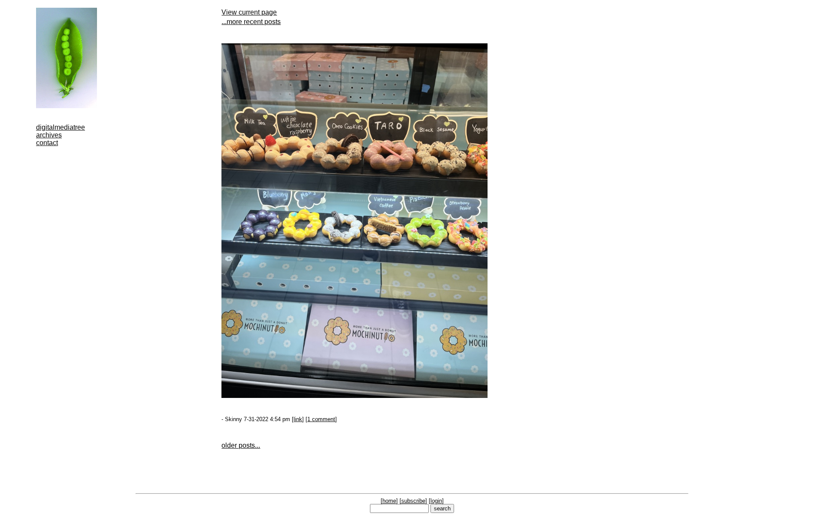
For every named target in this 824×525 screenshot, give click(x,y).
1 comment (321, 419)
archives (49, 135)
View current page (249, 12)
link (298, 419)
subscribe (413, 501)
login (436, 501)
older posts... (240, 445)
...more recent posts (251, 21)
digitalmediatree (60, 127)
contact (47, 142)
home (389, 501)
